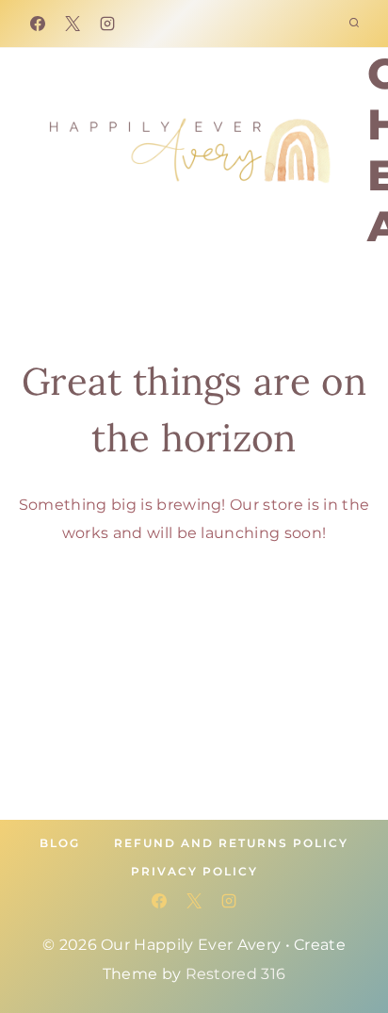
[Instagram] (107, 23)
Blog (60, 843)
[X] (72, 23)
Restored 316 (236, 974)
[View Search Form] (354, 23)
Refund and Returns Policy (231, 843)
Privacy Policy (194, 871)
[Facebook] (38, 23)
